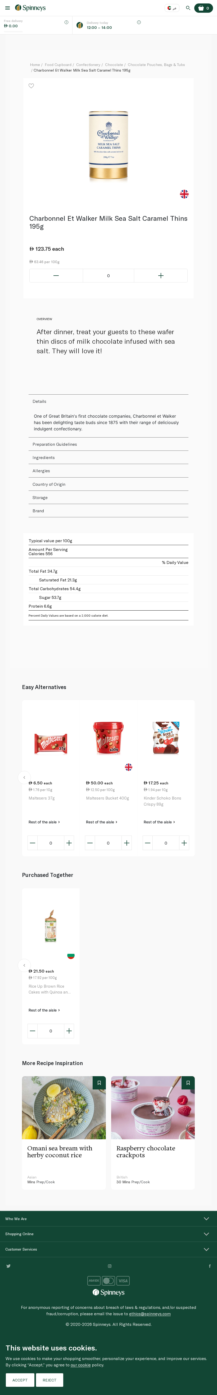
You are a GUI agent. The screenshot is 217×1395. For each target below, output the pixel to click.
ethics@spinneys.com (150, 1313)
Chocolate (114, 64)
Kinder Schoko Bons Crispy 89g (162, 801)
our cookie (81, 1364)
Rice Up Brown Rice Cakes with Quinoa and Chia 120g (49, 989)
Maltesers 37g (42, 798)
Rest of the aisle (43, 822)
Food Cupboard (58, 64)
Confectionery (88, 64)
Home (35, 64)
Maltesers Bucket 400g (107, 798)
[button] (24, 778)
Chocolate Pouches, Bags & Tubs (156, 64)
